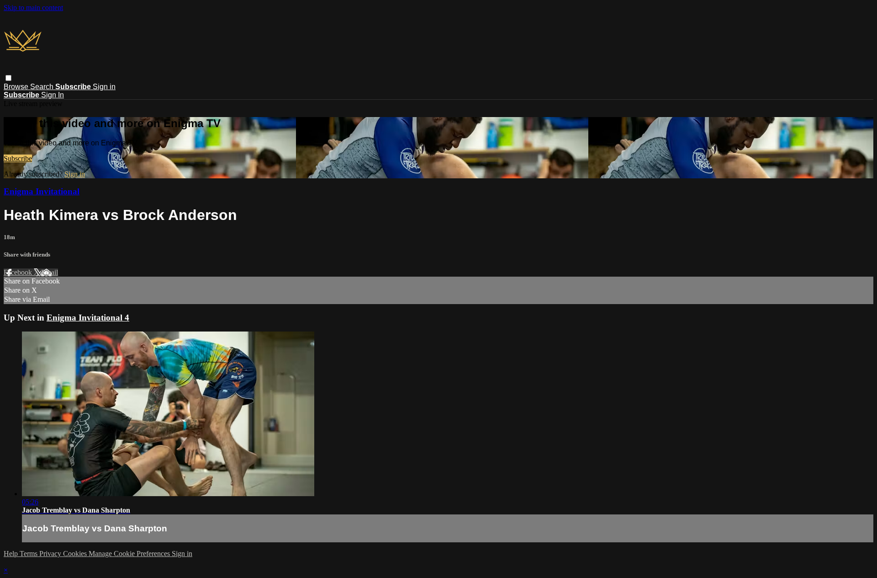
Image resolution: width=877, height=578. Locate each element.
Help (12, 553)
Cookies (76, 553)
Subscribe (18, 158)
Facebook (19, 272)
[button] (8, 78)
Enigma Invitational (41, 191)
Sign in (104, 87)
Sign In (52, 95)
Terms (29, 553)
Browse (17, 87)
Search (42, 87)
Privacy (51, 553)
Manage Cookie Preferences (130, 553)
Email (49, 272)
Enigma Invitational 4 (88, 317)
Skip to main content (33, 7)
